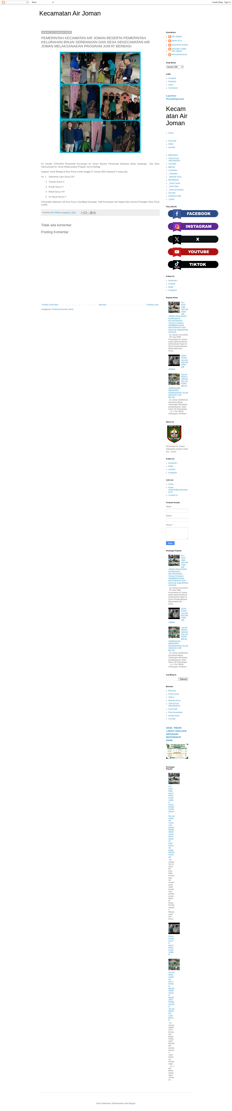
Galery (171, 697)
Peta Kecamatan (175, 712)
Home (171, 133)
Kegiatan (172, 81)
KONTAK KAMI (174, 196)
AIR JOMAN (177, 37)
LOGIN (171, 199)
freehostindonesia (179, 54)
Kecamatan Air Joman (70, 13)
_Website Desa (174, 177)
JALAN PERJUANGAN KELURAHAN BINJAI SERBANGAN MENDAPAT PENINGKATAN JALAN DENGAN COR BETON (171, 996)
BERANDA (173, 155)
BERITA (171, 167)
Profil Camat (173, 694)
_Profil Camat (174, 183)
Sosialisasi (173, 88)
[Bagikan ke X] (88, 212)
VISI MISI (172, 164)
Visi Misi (171, 719)
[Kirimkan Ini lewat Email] (82, 212)
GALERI (171, 193)
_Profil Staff (173, 186)
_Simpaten (173, 174)
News (170, 85)
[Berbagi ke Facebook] (91, 212)
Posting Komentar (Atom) (63, 309)
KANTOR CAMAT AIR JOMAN (179, 50)
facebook (172, 141)
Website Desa (174, 700)
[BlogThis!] (85, 212)
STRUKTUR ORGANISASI (174, 159)
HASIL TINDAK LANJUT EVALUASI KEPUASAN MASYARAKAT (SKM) (176, 734)
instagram (172, 290)
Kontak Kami (173, 716)
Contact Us (173, 495)
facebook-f (172, 280)
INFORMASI (173, 180)
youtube (171, 147)
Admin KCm (177, 41)
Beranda (102, 305)
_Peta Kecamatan (176, 190)
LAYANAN (172, 170)
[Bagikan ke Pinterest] (94, 212)
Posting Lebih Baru (50, 305)
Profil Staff (172, 709)
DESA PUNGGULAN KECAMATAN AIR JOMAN (171, 945)
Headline (172, 78)
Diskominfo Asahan (180, 45)
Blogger (132, 1103)
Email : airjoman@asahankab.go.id (178, 489)
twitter (170, 144)
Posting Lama (153, 305)
